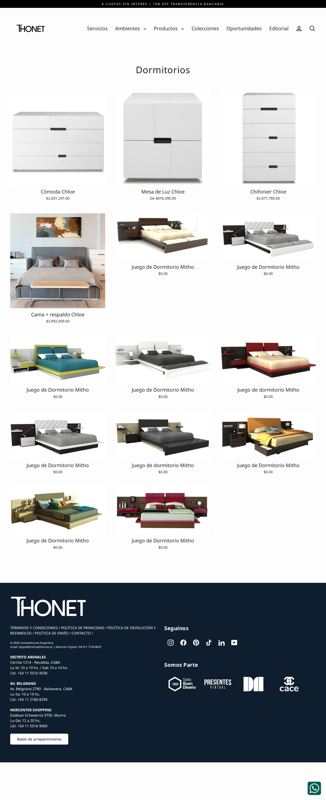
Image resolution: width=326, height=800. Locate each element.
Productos (166, 28)
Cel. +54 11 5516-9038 (28, 673)
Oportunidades (244, 28)
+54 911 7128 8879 (89, 647)
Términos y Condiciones (34, 627)
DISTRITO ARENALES (28, 657)
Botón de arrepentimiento (39, 739)
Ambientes (128, 28)
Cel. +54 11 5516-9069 (28, 725)
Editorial (279, 28)
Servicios (97, 28)
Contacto (81, 633)
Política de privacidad (82, 627)
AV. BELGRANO (23, 683)
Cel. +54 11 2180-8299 (28, 699)
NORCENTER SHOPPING (30, 709)
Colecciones (205, 28)
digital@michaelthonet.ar (35, 647)
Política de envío (51, 633)
